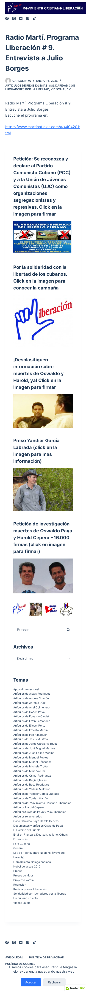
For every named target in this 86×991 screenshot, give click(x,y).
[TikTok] (34, 18)
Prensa (17, 871)
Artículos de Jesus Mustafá (30, 739)
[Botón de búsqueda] (68, 629)
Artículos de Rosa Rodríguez (31, 784)
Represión (19, 884)
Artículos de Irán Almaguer (30, 734)
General (18, 848)
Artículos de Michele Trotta (30, 766)
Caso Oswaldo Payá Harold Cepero (35, 821)
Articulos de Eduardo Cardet (31, 716)
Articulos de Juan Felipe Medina (33, 753)
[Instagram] (27, 18)
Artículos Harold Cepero (28, 807)
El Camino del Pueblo (26, 830)
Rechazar (54, 982)
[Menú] (79, 8)
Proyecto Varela (23, 880)
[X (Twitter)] (14, 18)
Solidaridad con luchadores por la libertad (40, 87)
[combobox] (39, 629)
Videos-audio (61, 89)
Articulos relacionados (27, 816)
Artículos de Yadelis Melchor (31, 789)
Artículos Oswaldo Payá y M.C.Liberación (39, 812)
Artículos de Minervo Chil (29, 771)
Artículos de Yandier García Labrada (36, 793)
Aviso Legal (14, 957)
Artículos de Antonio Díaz (29, 703)
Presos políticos (23, 875)
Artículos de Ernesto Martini (30, 730)
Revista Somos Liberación (30, 889)
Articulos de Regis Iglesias (26, 85)
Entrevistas (20, 839)
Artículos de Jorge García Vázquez (35, 743)
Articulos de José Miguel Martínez (35, 748)
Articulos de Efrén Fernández (31, 721)
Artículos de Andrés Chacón (31, 698)
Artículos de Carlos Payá (29, 712)
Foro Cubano (21, 843)
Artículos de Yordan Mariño (30, 798)
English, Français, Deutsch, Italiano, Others (40, 834)
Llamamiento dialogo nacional (32, 862)
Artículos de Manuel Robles (30, 757)
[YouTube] (20, 18)
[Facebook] (7, 18)
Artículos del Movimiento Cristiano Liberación (42, 803)
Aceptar (30, 982)
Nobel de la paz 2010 (27, 866)
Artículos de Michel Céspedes (32, 762)
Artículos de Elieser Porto (29, 725)
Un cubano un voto (25, 898)
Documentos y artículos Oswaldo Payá (38, 825)
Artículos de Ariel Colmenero (31, 707)
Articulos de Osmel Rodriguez (32, 775)
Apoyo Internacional (26, 689)
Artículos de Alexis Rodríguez (31, 693)
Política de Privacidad (46, 957)
